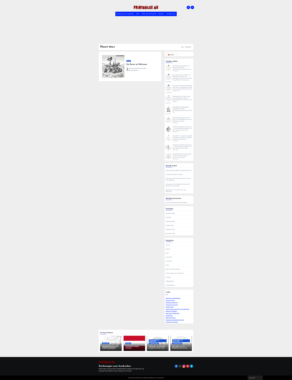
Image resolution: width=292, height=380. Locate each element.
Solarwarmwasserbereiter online (175, 320)
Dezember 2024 (170, 221)
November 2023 (170, 229)
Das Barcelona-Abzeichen (180, 66)
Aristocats (169, 257)
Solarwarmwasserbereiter (173, 298)
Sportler (168, 249)
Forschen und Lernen (172, 305)
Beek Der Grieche (171, 317)
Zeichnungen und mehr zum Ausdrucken (177, 309)
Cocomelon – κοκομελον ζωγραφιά (182, 136)
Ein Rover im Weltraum (136, 64)
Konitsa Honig (170, 307)
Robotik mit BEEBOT (171, 311)
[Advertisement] (146, 29)
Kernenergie (169, 315)
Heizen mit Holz (170, 300)
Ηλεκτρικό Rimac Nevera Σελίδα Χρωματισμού (178, 170)
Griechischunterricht (172, 302)
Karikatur (161, 14)
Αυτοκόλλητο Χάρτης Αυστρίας (174, 174)
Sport (138, 14)
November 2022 (170, 233)
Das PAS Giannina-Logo (179, 154)
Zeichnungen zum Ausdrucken (125, 14)
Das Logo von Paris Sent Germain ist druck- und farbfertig (157, 348)
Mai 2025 (168, 217)
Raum (128, 61)
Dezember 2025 (170, 213)
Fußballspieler (170, 281)
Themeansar (160, 377)
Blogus (152, 377)
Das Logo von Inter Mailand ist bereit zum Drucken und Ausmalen (181, 76)
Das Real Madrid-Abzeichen (181, 117)
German (171, 55)
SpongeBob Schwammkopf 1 (181, 107)
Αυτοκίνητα (169, 261)
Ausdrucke (132, 68)
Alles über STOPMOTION (172, 313)
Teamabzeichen (171, 14)
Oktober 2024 (170, 225)
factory (168, 245)
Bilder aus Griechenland (149, 14)
